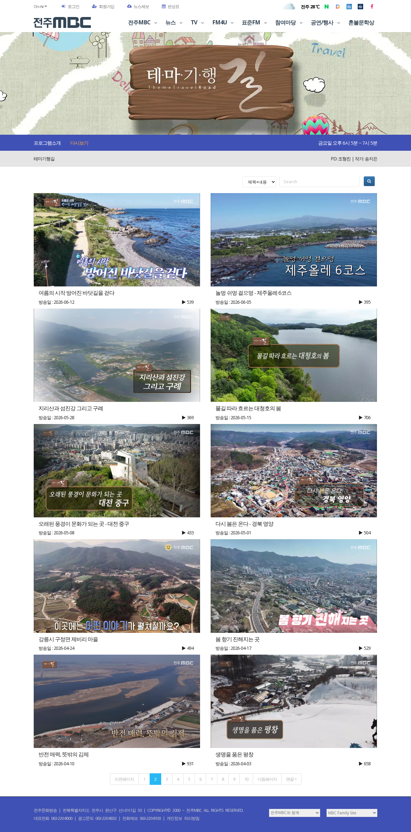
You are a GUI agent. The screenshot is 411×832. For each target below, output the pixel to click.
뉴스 (171, 22)
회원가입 (106, 6)
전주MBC (139, 22)
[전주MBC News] (360, 6)
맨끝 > (291, 779)
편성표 (173, 6)
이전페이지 (124, 779)
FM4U (220, 22)
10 (246, 779)
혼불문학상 (361, 22)
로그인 (73, 6)
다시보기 (79, 143)
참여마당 (286, 22)
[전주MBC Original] (349, 6)
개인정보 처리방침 (183, 818)
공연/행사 (322, 22)
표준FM (251, 22)
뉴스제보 (141, 6)
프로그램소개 (47, 143)
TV (194, 22)
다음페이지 (267, 779)
